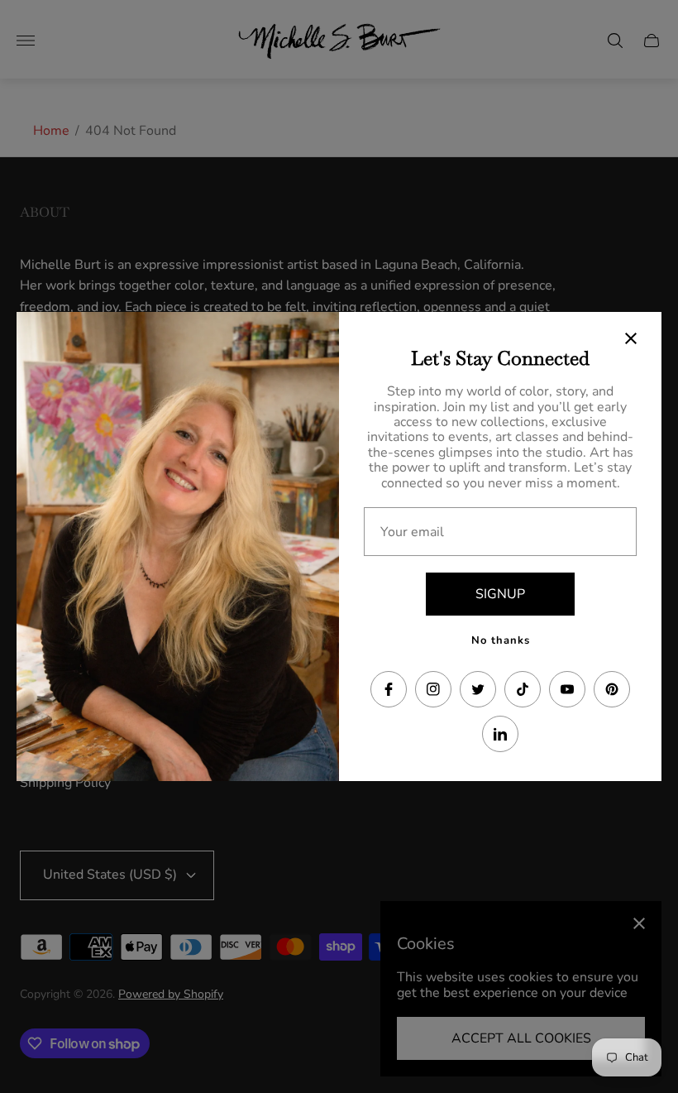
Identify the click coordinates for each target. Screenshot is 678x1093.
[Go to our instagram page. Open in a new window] (433, 689)
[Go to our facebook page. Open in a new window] (388, 689)
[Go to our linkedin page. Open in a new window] (500, 734)
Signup (500, 594)
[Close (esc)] (631, 338)
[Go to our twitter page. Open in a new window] (478, 689)
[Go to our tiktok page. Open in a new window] (522, 689)
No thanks (500, 640)
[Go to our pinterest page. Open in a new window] (612, 689)
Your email (412, 532)
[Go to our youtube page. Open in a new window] (567, 689)
